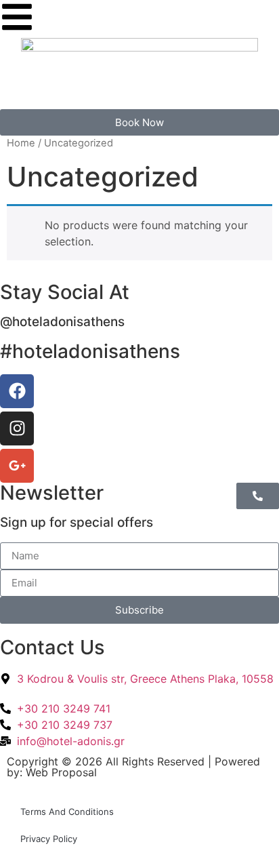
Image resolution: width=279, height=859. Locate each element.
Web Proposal (61, 772)
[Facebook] (17, 391)
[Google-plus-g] (17, 466)
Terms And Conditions (67, 811)
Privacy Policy (48, 838)
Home (21, 143)
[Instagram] (17, 428)
